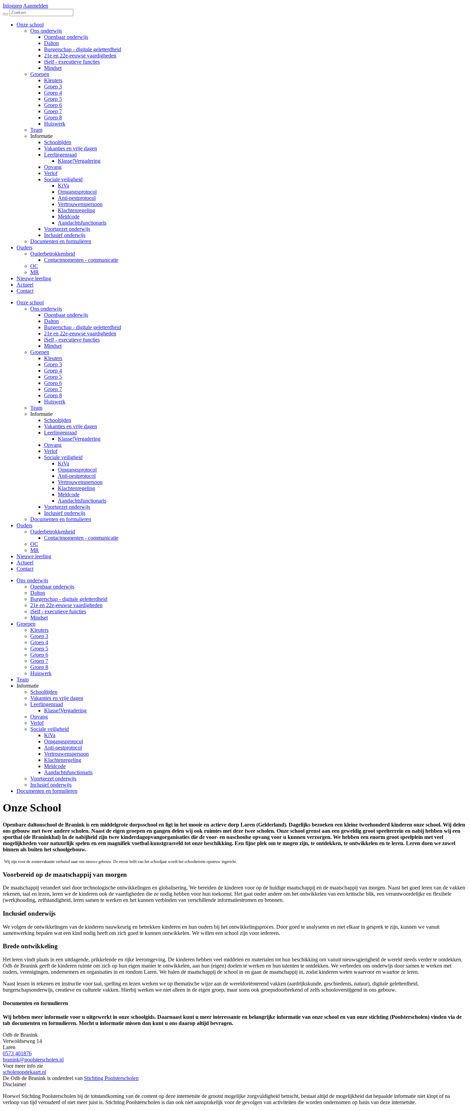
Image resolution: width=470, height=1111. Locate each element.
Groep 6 (53, 383)
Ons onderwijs (46, 309)
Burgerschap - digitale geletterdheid (82, 327)
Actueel (25, 562)
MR (34, 550)
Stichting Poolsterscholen (111, 1078)
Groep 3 (53, 364)
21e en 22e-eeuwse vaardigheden (80, 333)
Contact (25, 569)
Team (36, 408)
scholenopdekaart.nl (24, 1072)
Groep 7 (53, 389)
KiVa (63, 463)
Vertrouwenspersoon (80, 482)
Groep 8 (53, 395)
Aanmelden (35, 6)
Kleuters (53, 358)
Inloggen (12, 6)
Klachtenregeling (76, 488)
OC (34, 544)
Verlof (50, 451)
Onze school (30, 302)
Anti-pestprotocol (77, 476)
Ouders (24, 525)
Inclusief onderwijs (64, 513)
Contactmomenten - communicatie (81, 538)
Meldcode (68, 494)
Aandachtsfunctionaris (82, 501)
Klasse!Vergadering (79, 439)
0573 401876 (17, 1053)
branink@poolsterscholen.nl (33, 1060)
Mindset (53, 346)
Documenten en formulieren (60, 519)
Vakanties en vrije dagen (70, 426)
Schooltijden (57, 420)
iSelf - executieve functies (72, 340)
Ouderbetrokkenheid (52, 532)
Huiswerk (54, 402)
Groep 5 (53, 377)
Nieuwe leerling (34, 556)
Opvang (53, 445)
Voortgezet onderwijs (67, 507)
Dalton (51, 321)
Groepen (39, 352)
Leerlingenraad (60, 432)
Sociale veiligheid (63, 457)
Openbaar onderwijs (66, 315)
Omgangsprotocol (77, 470)
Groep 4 (53, 371)
